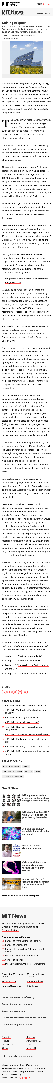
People (23, 1071)
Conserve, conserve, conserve (33, 673)
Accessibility (15, 1074)
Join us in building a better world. (19, 1056)
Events (15, 1071)
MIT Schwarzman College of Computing (25, 963)
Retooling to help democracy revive (31, 847)
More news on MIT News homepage (20, 895)
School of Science (14, 959)
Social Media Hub (9, 1078)
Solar (38, 771)
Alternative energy (11, 766)
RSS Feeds (32, 986)
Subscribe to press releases (17, 1004)
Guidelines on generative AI (17, 1024)
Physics (28, 771)
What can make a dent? (29, 656)
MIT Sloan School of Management (22, 955)
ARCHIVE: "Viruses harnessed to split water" (27, 734)
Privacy (5, 1074)
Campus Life (7, 1044)
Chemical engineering (13, 776)
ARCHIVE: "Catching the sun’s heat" (23, 717)
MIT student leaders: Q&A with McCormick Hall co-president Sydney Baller (35, 815)
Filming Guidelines (11, 986)
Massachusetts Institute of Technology (20, 1065)
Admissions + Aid (34, 1041)
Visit (4, 1071)
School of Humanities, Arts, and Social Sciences (24, 950)
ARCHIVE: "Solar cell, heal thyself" (22, 722)
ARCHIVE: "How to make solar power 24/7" (26, 705)
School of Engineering (16, 945)
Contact (39, 1071)
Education (6, 1037)
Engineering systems (12, 771)
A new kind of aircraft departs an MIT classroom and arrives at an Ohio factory (35, 883)
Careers (30, 1071)
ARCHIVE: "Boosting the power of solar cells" (27, 746)
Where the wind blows (29, 660)
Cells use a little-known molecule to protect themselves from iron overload (34, 866)
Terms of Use (9, 981)
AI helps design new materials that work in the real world (35, 831)
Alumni (5, 1048)
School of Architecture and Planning (23, 941)
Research (30, 1037)
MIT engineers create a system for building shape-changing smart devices (36, 798)
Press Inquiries (35, 981)
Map (9, 1071)
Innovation (7, 1041)
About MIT (31, 1048)
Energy (26, 766)
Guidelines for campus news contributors (24, 1017)
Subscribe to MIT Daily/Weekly (18, 997)
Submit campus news (13, 1011)
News (29, 1044)
